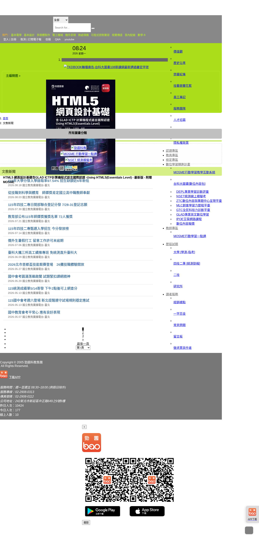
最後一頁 (83, 343)
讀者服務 (172, 294)
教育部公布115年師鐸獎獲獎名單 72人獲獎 (40, 217)
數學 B (141, 34)
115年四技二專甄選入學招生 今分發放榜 (38, 229)
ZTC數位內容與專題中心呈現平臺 (199, 200)
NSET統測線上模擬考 (191, 196)
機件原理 (70, 34)
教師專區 (172, 228)
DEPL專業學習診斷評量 (192, 191)
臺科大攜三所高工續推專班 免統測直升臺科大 (42, 253)
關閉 (86, 522)
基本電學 (16, 34)
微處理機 (83, 34)
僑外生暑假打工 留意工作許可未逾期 (36, 241)
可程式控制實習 (100, 34)
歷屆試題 (172, 244)
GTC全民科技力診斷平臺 (193, 210)
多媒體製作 (43, 34)
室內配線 (130, 34)
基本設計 (29, 34)
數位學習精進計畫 (178, 164)
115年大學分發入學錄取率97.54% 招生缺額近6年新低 (48, 181)
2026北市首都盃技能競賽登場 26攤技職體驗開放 (46, 264)
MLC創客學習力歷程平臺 (193, 205)
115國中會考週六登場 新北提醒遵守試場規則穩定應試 (48, 300)
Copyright (6, 362)
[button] (11, 375)
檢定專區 (172, 159)
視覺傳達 (117, 34)
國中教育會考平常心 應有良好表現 (34, 312)
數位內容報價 (185, 223)
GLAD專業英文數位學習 (192, 214)
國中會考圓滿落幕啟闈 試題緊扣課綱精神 (39, 276)
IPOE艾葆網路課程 (189, 219)
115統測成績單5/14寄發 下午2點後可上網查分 (42, 288)
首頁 (5, 118)
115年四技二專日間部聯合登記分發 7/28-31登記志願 (47, 205)
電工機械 (57, 34)
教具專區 (172, 155)
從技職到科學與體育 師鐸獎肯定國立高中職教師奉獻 (49, 193)
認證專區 (172, 150)
